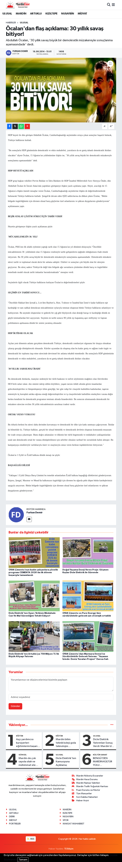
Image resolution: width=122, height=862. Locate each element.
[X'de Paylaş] (15, 126)
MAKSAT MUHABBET (73, 823)
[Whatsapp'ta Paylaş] (21, 126)
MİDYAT (82, 13)
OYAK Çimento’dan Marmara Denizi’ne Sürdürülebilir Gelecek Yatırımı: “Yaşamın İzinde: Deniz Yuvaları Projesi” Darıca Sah (85, 656)
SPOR (65, 820)
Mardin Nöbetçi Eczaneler (89, 776)
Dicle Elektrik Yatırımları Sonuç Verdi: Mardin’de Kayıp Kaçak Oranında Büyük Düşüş (103, 743)
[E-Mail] (29, 519)
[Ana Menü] (113, 4)
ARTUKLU (36, 13)
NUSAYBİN (67, 13)
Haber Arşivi (82, 800)
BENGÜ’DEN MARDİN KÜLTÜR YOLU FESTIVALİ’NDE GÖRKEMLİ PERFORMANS (102, 762)
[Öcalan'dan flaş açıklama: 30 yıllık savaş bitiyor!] (61, 90)
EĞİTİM (19, 736)
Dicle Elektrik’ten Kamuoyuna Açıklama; (66, 761)
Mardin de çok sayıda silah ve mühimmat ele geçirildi (27, 762)
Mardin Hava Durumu (87, 779)
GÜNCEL (23, 755)
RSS (32, 839)
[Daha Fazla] (27, 126)
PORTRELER (15, 823)
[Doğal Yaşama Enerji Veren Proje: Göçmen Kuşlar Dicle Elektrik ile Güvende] (88, 552)
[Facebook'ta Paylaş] (9, 126)
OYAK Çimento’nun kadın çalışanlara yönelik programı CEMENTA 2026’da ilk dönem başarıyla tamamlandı (33, 572)
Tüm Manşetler (84, 793)
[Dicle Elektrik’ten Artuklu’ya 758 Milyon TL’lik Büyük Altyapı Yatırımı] (34, 636)
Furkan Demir (35, 512)
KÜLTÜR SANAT (100, 755)
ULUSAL (7, 13)
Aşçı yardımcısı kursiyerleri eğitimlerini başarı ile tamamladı (26, 743)
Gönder (15, 706)
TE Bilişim (68, 849)
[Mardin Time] (18, 5)
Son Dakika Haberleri (87, 797)
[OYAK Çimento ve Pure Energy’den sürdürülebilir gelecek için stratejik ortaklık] (88, 596)
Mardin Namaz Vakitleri (88, 783)
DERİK (12, 816)
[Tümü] (111, 725)
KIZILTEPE (51, 13)
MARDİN (21, 13)
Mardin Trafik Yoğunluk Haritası (92, 786)
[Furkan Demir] (16, 514)
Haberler (11, 23)
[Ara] (108, 4)
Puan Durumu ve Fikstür (88, 790)
